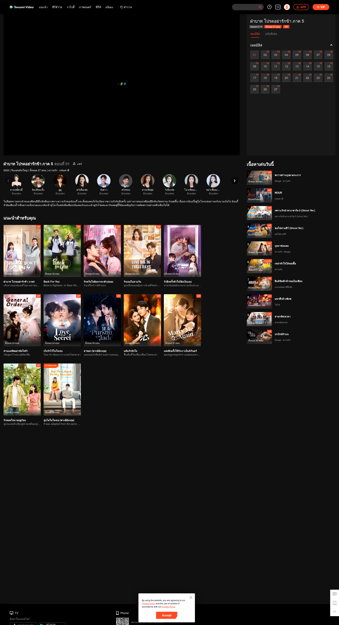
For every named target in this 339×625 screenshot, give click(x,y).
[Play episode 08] (328, 54)
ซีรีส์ (98, 7)
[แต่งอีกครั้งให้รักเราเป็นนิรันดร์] (182, 320)
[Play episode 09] (254, 66)
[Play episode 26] (265, 89)
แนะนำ (43, 7)
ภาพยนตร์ (85, 7)
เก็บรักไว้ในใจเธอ (53, 351)
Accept (166, 615)
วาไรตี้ (71, 7)
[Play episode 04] (286, 54)
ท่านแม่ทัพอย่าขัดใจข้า (16, 351)
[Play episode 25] (254, 89)
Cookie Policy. (169, 606)
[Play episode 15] (318, 66)
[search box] (260, 7)
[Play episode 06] (307, 54)
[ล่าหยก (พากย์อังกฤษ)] (102, 320)
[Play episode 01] (254, 54)
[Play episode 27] (275, 89)
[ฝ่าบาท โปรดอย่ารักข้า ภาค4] (22, 251)
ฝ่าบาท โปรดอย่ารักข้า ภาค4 (19, 281)
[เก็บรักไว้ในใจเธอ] (62, 320)
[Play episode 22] (307, 77)
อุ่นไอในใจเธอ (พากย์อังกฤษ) (59, 420)
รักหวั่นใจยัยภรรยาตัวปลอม (98, 281)
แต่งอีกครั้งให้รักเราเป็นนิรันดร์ (180, 351)
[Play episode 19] (275, 77)
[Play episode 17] (254, 77)
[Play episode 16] (328, 66)
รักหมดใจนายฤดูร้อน (15, 420)
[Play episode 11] (275, 66)
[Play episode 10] (265, 66)
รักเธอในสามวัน (132, 281)
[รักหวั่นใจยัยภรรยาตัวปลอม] (102, 251)
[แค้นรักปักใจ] (142, 320)
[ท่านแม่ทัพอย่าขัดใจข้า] (22, 320)
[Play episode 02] (265, 54)
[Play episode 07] (318, 54)
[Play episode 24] (328, 77)
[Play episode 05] (297, 54)
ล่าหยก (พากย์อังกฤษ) (95, 351)
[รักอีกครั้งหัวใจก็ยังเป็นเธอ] (182, 251)
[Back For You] (62, 251)
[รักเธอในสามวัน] (142, 251)
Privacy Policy (148, 603)
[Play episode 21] (297, 77)
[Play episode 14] (307, 66)
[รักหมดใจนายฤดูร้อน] (22, 389)
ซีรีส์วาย (57, 7)
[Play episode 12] (286, 66)
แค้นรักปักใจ (130, 351)
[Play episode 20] (286, 77)
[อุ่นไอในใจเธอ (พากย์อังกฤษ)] (62, 389)
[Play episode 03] (275, 54)
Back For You (52, 281)
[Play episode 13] (297, 66)
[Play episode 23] (318, 77)
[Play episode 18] (265, 77)
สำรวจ (128, 7)
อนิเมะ (109, 7)
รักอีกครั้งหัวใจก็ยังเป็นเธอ (178, 281)
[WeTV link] (22, 7)
